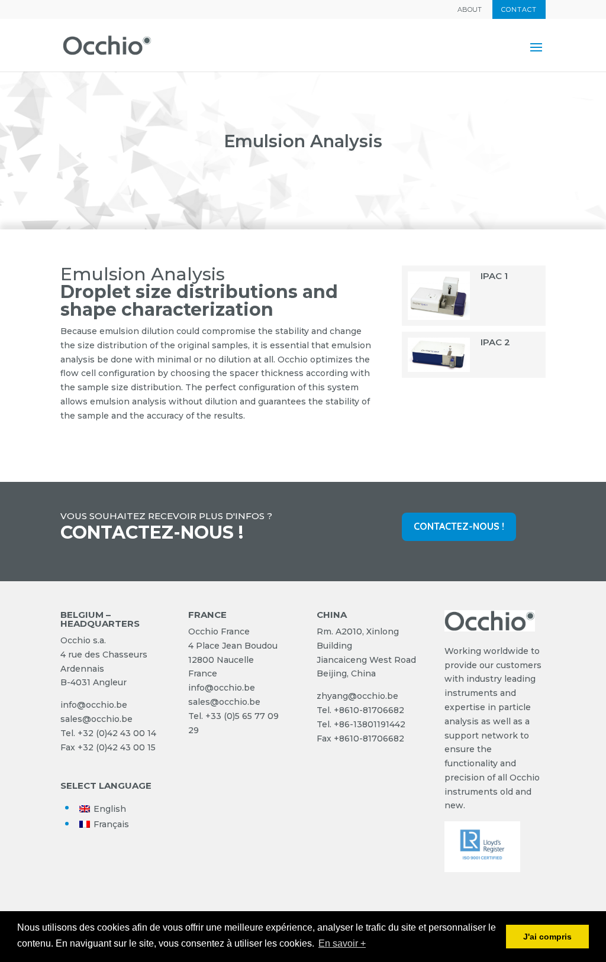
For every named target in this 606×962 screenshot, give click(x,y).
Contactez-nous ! (459, 526)
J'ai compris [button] (547, 936)
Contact (519, 9)
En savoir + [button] (342, 943)
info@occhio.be (93, 704)
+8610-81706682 (369, 710)
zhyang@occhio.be (357, 696)
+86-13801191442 (369, 724)
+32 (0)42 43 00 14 (117, 733)
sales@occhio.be (96, 719)
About (469, 10)
